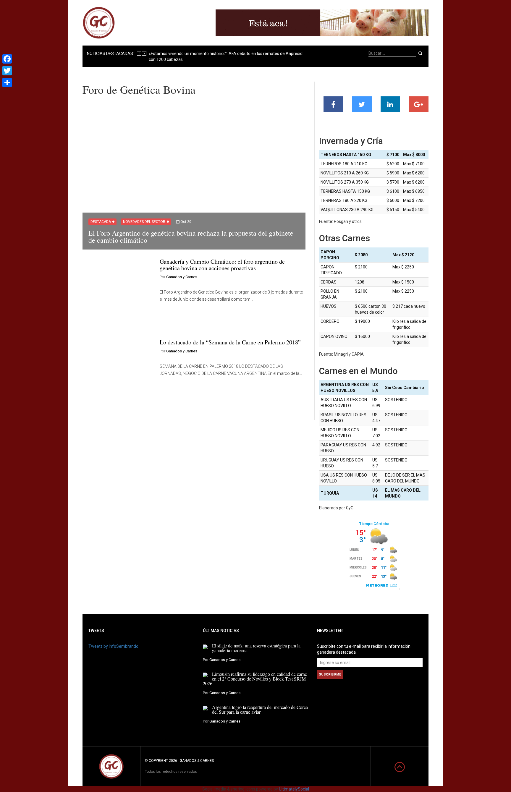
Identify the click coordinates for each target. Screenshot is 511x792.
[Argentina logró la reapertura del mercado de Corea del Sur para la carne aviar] (205, 707)
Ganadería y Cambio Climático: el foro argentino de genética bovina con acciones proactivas (222, 264)
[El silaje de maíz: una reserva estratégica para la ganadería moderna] (205, 646)
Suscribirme (330, 674)
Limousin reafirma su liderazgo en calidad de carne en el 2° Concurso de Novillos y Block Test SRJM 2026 (255, 678)
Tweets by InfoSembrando (113, 646)
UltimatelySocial (294, 789)
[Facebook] (7, 59)
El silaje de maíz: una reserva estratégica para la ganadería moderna (256, 647)
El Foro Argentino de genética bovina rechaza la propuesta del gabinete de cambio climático (190, 236)
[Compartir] (7, 82)
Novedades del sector (144, 222)
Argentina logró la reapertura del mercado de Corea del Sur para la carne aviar (260, 709)
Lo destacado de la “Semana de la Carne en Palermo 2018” (230, 342)
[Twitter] (7, 71)
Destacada (100, 222)
